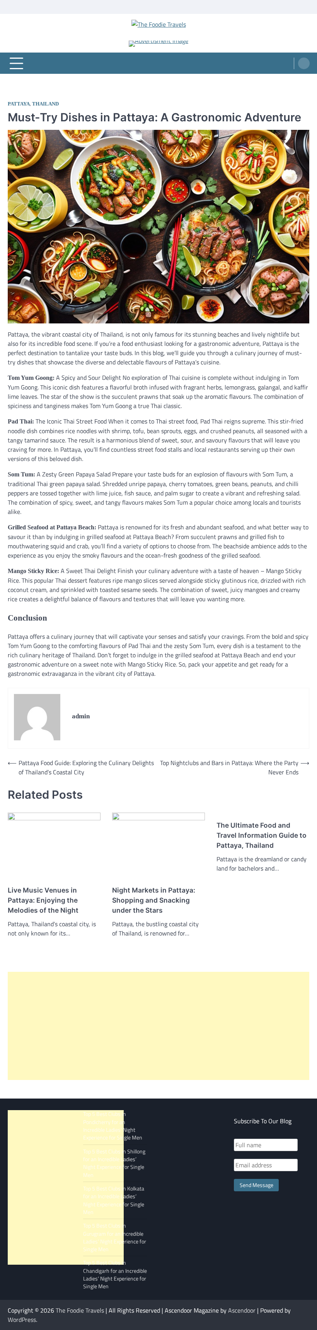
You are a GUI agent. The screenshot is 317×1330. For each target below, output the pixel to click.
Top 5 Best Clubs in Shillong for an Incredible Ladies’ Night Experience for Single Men (114, 1163)
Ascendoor (242, 1310)
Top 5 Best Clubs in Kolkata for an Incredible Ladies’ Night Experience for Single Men (113, 1200)
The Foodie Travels (80, 1310)
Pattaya (19, 104)
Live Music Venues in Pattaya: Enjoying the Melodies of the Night (43, 900)
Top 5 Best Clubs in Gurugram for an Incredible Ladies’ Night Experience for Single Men (114, 1237)
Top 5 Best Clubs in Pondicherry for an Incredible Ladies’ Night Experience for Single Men (112, 1125)
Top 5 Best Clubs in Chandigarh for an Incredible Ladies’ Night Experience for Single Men (115, 1274)
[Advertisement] (158, 1026)
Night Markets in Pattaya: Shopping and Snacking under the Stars (153, 900)
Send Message (256, 1185)
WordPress (22, 1319)
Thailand (45, 104)
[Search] (304, 63)
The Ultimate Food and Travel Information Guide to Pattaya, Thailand (261, 835)
